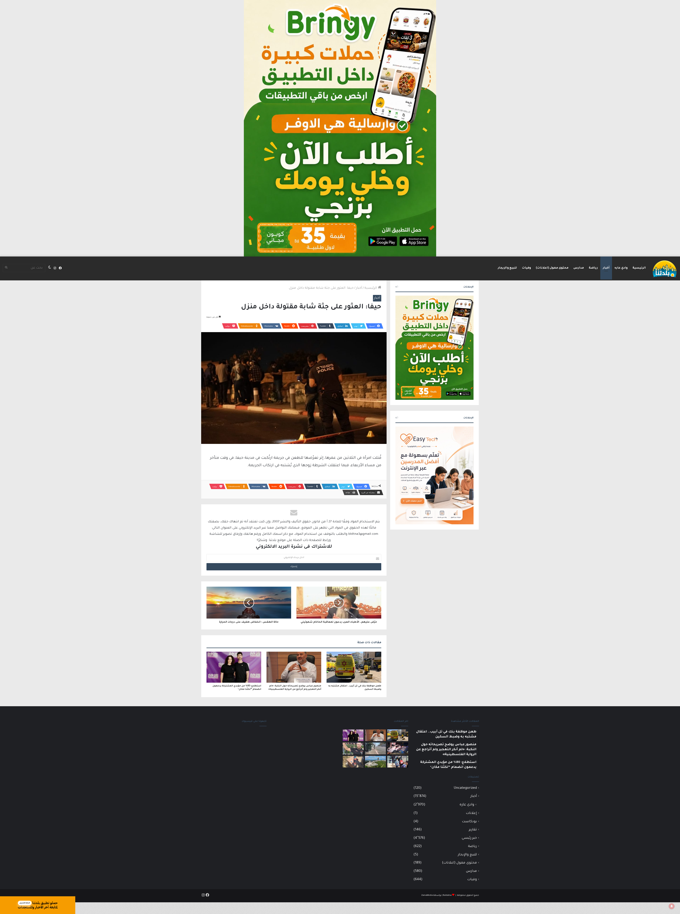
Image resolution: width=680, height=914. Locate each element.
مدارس (578, 268)
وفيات (526, 268)
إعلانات (471, 813)
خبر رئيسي (469, 838)
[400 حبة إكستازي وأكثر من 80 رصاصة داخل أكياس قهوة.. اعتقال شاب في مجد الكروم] (353, 762)
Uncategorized (465, 788)
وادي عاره (621, 268)
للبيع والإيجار (507, 268)
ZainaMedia (427, 895)
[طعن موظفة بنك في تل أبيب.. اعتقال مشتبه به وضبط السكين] (354, 667)
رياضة (593, 268)
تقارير (473, 830)
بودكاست (469, 821)
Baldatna (447, 895)
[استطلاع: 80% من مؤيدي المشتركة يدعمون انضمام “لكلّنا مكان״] (233, 667)
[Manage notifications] (672, 906)
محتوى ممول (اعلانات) (552, 268)
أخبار (606, 268)
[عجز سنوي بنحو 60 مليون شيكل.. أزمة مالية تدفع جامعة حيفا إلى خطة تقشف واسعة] (375, 762)
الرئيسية (639, 268)
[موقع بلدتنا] (664, 268)
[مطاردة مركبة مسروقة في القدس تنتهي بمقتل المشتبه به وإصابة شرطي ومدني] (397, 748)
